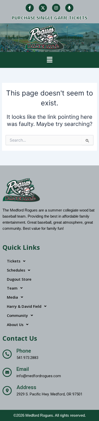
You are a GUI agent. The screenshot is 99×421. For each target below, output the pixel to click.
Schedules (16, 270)
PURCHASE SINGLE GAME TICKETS (49, 18)
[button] (49, 59)
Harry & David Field (24, 306)
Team (12, 288)
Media (12, 297)
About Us (15, 324)
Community (17, 315)
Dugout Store (19, 279)
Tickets (13, 260)
